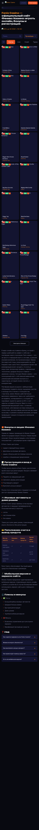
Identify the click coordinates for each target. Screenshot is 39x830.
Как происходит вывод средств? (14, 653)
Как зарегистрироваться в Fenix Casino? (16, 637)
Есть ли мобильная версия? (12, 659)
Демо (10, 61)
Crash (27, 42)
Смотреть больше (19, 343)
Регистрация (33, 3)
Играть (10, 58)
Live (19, 42)
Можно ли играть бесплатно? (13, 642)
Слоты (10, 42)
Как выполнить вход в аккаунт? (14, 648)
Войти (24, 3)
